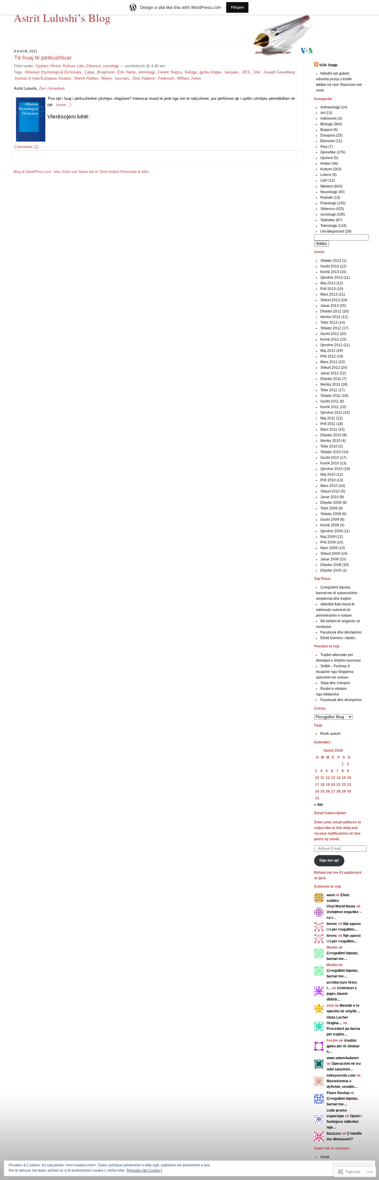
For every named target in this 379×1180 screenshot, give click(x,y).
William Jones (189, 78)
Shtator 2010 (330, 452)
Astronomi (328, 118)
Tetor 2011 (328, 390)
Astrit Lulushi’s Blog (62, 17)
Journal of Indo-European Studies (42, 78)
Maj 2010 (327, 474)
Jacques (231, 72)
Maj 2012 (327, 350)
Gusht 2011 (329, 401)
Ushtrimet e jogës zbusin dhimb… (342, 993)
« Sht (318, 805)
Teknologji (328, 225)
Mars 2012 (329, 362)
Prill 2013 (328, 289)
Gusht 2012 (329, 334)
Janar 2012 (329, 373)
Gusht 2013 (329, 266)
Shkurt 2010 (330, 491)
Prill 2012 (328, 356)
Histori (55, 66)
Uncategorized (332, 231)
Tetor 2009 (329, 508)
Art (322, 113)
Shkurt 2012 (330, 367)
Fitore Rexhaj (338, 1093)
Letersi (325, 175)
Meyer (106, 78)
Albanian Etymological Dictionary (53, 72)
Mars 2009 (329, 548)
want (331, 895)
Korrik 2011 (329, 407)
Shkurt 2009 (330, 553)
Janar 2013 (329, 305)
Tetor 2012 (329, 322)
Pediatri (326, 197)
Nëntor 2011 (330, 384)
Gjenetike (328, 152)
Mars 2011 (328, 429)
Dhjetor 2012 (330, 311)
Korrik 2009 (329, 525)
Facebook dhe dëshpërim (341, 632)
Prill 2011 (327, 424)
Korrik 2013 (329, 272)
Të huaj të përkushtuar (43, 57)
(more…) (63, 104)
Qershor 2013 (331, 277)
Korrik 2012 (329, 339)
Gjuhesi (42, 66)
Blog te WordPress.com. (33, 172)
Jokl (256, 72)
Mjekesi (326, 186)
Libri (80, 66)
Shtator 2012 (330, 328)
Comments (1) (26, 147)
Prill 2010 (328, 480)
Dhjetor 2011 (330, 379)
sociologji (111, 66)
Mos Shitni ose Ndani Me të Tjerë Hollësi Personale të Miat (101, 172)
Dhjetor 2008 (330, 565)
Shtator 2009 (330, 514)
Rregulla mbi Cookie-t (144, 1170)
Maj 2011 (327, 418)
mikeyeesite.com (341, 1075)
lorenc (332, 924)
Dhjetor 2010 (330, 435)
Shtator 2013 (330, 260)
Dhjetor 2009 (330, 502)
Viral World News (341, 906)
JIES (246, 72)
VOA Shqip (328, 65)
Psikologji (328, 203)
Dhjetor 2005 (330, 570)
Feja (323, 146)
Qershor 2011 (331, 412)
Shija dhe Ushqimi (335, 683)
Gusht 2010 (329, 457)
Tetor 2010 (329, 446)
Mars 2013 (329, 294)
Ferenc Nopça (170, 72)
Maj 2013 (327, 283)
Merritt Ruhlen (86, 78)
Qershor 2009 (331, 531)
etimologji (147, 72)
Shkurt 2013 (330, 300)
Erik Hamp (127, 72)
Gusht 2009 (329, 519)
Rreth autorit (330, 733)
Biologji (326, 124)
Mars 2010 (329, 486)
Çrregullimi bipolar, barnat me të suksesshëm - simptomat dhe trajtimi (337, 593)
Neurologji (328, 192)
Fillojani (237, 7)
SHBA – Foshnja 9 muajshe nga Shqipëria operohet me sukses (335, 671)
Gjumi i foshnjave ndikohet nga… (344, 1121)
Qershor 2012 (331, 345)
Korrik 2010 (329, 463)
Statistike (327, 220)
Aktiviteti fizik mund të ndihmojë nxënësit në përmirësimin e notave (335, 609)
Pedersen (166, 78)
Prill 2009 (328, 542)
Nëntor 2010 (330, 441)
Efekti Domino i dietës (337, 638)
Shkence (93, 66)
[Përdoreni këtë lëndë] (316, 65)
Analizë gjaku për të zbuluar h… (343, 1046)
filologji (191, 72)
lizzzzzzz (334, 1133)
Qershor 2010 (331, 469)
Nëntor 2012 (330, 317)
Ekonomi (327, 141)
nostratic (122, 78)
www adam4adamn (343, 1058)
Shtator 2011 (330, 395)
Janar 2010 (329, 497)
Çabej (89, 72)
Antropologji (330, 107)
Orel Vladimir (144, 78)
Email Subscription (330, 813)
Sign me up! (329, 860)
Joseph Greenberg (279, 72)
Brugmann (106, 72)
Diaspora (327, 135)
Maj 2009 (327, 536)
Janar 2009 (329, 559)
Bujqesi (326, 130)
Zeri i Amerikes (52, 88)
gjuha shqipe (210, 72)
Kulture (69, 66)
